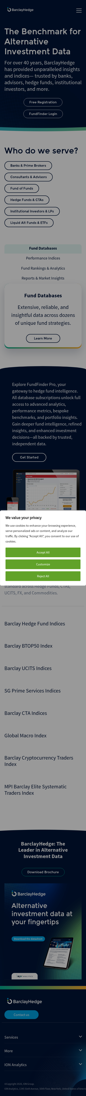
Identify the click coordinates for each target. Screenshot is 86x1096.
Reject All (43, 576)
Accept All (43, 552)
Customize (43, 564)
